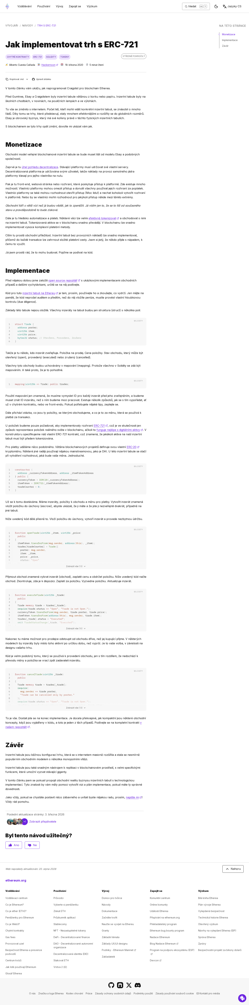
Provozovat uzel (14, 943)
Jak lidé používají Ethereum (20, 967)
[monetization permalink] (4, 144)
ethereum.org (15, 880)
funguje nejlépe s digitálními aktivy (120, 430)
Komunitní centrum (160, 898)
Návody (27, 25)
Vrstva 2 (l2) (60, 967)
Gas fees (10, 937)
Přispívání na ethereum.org (165, 917)
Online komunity (159, 904)
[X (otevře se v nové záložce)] (129, 985)
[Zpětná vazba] (242, 998)
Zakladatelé (108, 956)
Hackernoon (50, 64)
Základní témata (110, 937)
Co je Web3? (12, 924)
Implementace (230, 40)
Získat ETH (60, 911)
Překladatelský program (163, 924)
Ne (35, 845)
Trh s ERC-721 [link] (46, 25)
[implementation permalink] (4, 270)
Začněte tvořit (109, 917)
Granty (105, 930)
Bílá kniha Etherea (208, 898)
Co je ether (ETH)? (15, 911)
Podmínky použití (143, 993)
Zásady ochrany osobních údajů (113, 993)
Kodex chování (74, 993)
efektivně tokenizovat (104, 218)
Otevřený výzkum (208, 924)
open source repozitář (64, 280)
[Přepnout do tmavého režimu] (216, 6)
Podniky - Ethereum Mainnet (119, 950)
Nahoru (236, 868)
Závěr (225, 45)
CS (234, 6)
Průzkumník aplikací (65, 917)
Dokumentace (109, 911)
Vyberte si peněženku (66, 904)
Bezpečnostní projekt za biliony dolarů (219, 950)
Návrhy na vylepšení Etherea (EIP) (217, 930)
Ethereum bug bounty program (167, 930)
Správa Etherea (206, 937)
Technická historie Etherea (213, 917)
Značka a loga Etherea (51, 993)
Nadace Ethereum (160, 937)
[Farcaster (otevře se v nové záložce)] (120, 985)
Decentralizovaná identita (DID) (71, 953)
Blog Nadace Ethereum (164, 943)
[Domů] (7, 6)
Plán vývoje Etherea (209, 904)
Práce (89, 993)
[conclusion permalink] (4, 745)
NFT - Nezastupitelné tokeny (70, 930)
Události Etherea (159, 911)
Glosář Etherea (13, 973)
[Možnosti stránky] (27, 79)
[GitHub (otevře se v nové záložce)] (111, 985)
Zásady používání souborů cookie (174, 993)
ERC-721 (101, 425)
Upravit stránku (41, 79)
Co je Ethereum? (14, 904)
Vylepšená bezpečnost (211, 911)
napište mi (134, 797)
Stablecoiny (60, 924)
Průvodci (59, 898)
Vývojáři (11, 25)
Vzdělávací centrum (16, 898)
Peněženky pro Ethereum (19, 917)
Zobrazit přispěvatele (42, 821)
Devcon (155, 960)
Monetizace (228, 34)
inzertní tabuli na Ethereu (40, 293)
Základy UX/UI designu (115, 943)
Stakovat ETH (61, 960)
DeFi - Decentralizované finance (72, 937)
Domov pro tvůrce (112, 898)
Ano (16, 845)
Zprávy (202, 943)
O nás (32, 993)
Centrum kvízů (13, 960)
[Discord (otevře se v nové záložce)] (138, 985)
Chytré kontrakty (14, 930)
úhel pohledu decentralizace (40, 167)
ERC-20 (133, 447)
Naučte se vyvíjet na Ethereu (118, 924)
